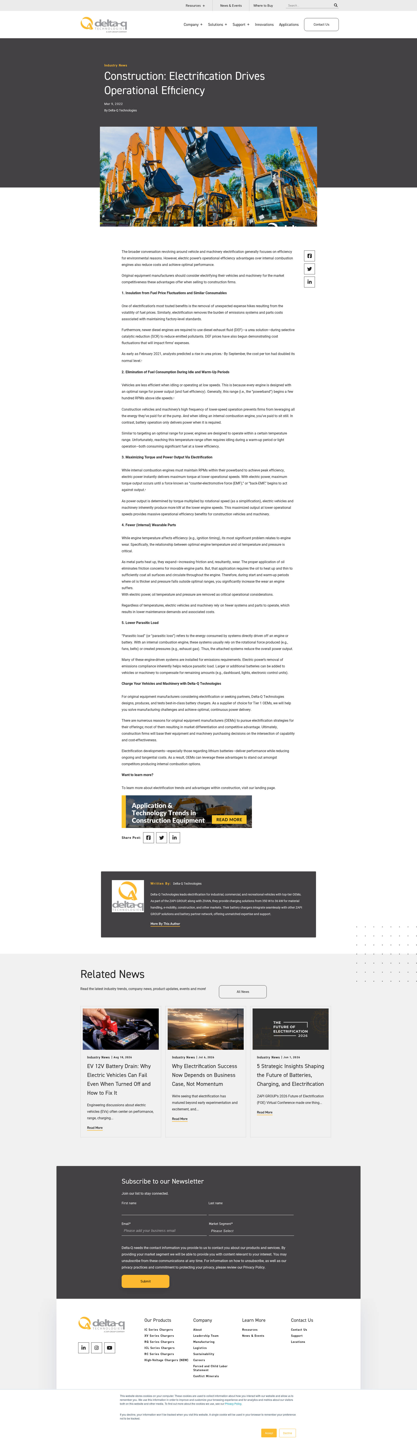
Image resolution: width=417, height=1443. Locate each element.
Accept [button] (269, 1433)
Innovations (264, 24)
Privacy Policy (233, 1403)
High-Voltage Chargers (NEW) (166, 1360)
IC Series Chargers (158, 1330)
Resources (193, 5)
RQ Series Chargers (159, 1342)
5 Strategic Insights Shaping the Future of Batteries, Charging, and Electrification (290, 1075)
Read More (95, 1128)
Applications (289, 24)
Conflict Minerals (206, 1376)
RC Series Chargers (159, 1354)
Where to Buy (263, 5)
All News (243, 991)
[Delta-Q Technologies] (103, 30)
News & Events (231, 5)
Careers (199, 1360)
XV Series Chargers (159, 1336)
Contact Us (321, 24)
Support (297, 1336)
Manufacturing (204, 1342)
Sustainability (203, 1354)
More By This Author (165, 924)
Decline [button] (287, 1433)
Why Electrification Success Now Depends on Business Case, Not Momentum (204, 1075)
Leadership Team (206, 1336)
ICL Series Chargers (159, 1348)
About (197, 1330)
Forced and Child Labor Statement (210, 1368)
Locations (298, 1342)
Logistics (200, 1348)
